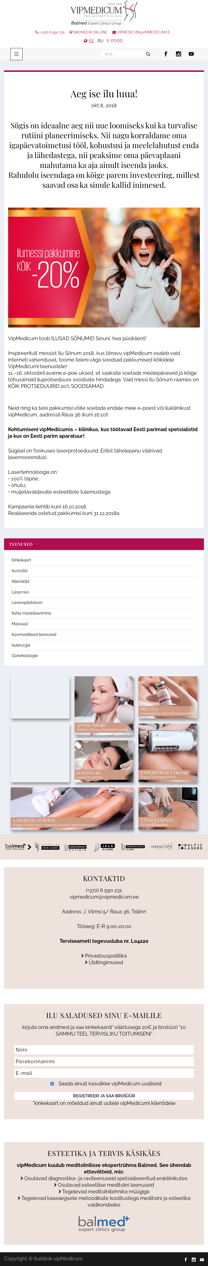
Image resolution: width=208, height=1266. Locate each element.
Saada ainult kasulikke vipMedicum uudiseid (109, 1084)
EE (91, 40)
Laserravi (20, 592)
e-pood (115, 40)
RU (100, 40)
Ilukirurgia (21, 645)
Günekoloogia (25, 655)
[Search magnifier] (148, 54)
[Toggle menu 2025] (16, 54)
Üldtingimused (105, 962)
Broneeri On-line (90, 32)
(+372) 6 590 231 (51, 32)
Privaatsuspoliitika (105, 956)
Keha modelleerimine (31, 613)
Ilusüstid (19, 570)
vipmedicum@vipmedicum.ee (143, 32)
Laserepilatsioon (27, 602)
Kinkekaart (21, 560)
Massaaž (20, 623)
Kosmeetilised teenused (34, 634)
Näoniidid (20, 581)
